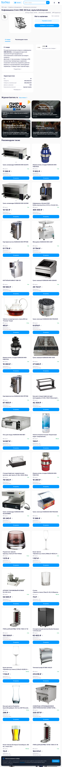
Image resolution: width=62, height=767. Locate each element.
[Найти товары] (47, 2)
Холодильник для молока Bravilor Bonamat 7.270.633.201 (46, 629)
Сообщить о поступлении (47, 25)
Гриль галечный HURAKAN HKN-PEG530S (45, 512)
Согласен (55, 761)
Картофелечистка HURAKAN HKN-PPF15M (15, 396)
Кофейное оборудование (15, 7)
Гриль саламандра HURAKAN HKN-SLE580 (16, 203)
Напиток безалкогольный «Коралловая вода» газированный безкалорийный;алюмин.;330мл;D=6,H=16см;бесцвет (46, 435)
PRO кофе (4, 7)
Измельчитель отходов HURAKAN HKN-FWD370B (45, 474)
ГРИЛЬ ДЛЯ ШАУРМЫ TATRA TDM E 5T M (45, 744)
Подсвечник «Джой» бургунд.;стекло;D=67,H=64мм (12, 552)
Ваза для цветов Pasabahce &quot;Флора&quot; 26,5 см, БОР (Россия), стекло (16, 707)
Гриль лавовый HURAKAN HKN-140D (44, 357)
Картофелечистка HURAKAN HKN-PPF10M (15, 242)
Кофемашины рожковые (29, 7)
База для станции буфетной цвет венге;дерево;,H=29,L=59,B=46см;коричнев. (46, 397)
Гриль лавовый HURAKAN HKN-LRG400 (45, 280)
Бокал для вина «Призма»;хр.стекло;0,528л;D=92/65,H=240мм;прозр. (16, 668)
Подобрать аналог (47, 20)
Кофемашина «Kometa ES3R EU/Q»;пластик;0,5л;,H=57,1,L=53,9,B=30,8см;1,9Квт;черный (46, 204)
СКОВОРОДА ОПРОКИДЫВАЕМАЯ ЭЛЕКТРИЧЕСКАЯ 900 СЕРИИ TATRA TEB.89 (44, 707)
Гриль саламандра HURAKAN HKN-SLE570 (15, 164)
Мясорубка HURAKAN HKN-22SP (42, 242)
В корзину (16, 178)
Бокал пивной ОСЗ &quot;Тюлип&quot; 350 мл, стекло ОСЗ (16, 745)
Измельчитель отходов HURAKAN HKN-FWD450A (45, 165)
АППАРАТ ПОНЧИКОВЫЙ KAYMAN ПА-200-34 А (13, 591)
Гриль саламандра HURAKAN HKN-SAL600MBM (13, 512)
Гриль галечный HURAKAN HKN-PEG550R (45, 319)
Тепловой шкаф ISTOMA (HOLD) (42, 667)
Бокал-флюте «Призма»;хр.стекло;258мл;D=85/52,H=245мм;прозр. (46, 553)
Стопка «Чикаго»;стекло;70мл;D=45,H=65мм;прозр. (46, 591)
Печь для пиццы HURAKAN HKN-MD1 (14, 434)
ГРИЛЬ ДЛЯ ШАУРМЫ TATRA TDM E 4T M (15, 629)
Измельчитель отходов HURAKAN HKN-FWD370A (15, 358)
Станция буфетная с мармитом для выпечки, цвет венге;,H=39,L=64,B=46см (15, 474)
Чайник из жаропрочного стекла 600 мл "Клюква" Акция (15, 320)
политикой (22, 762)
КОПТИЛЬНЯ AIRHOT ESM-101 (12, 280)
